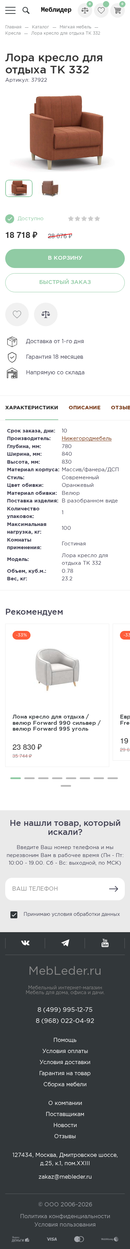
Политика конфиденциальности (65, 1216)
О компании (65, 1103)
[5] (97, 219)
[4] (91, 219)
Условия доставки (65, 1062)
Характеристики (31, 407)
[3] (84, 219)
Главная (13, 27)
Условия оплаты (65, 1051)
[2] (78, 219)
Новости (65, 1125)
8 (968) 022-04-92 (65, 1021)
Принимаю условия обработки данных (72, 914)
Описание (85, 407)
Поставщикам (65, 1114)
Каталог (40, 27)
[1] (71, 219)
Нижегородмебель (87, 438)
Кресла (13, 33)
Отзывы (65, 1136)
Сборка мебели (65, 1084)
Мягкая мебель (75, 27)
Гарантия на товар (65, 1073)
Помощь (65, 1040)
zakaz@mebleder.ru (65, 1177)
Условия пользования (65, 1225)
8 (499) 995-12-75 (65, 1010)
